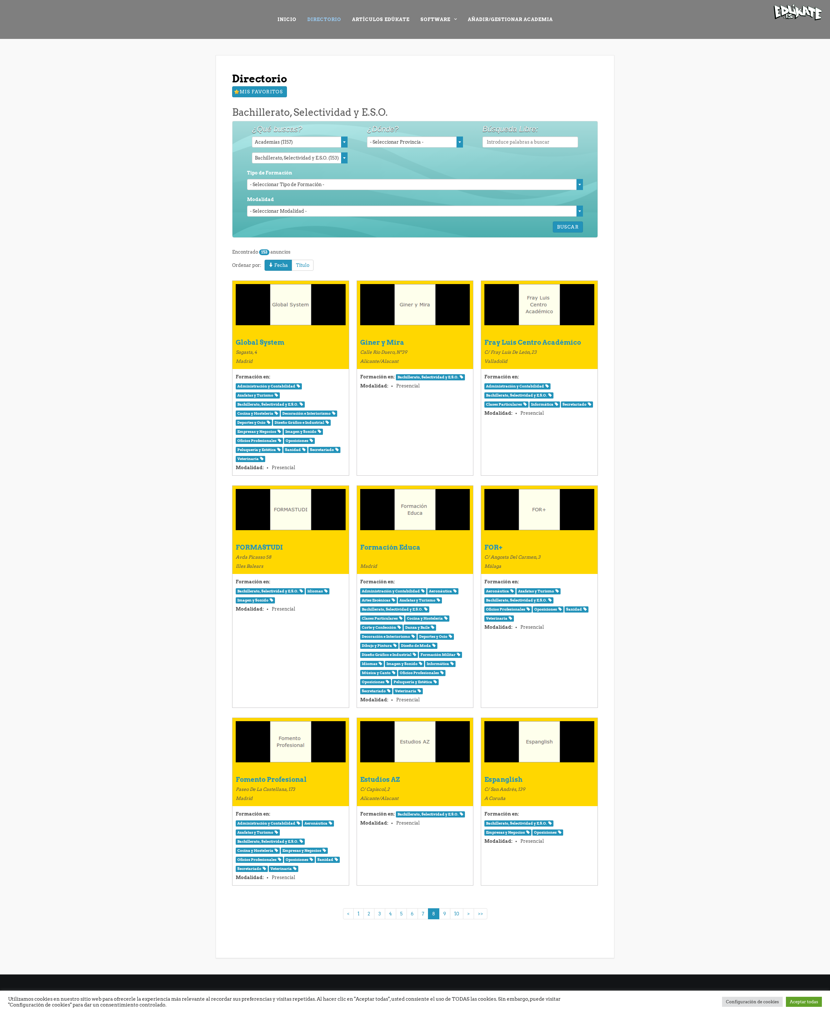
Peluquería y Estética (256, 450)
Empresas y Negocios (256, 432)
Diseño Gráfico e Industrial (299, 423)
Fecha (280, 265)
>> (480, 913)
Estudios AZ (380, 779)
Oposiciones (297, 441)
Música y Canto (376, 673)
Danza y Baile (417, 628)
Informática (542, 404)
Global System (260, 342)
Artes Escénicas (376, 600)
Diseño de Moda (416, 646)
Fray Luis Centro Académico (532, 342)
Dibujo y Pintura (377, 646)
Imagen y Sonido (300, 432)
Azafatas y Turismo (255, 395)
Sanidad (293, 450)
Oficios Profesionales (257, 441)
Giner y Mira (382, 342)
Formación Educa (390, 547)
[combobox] (300, 142)
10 (456, 913)
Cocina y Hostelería (255, 413)
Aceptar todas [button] (804, 1001)
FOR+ (493, 547)
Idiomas (315, 591)
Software (435, 19)
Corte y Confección (379, 628)
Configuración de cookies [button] (752, 1001)
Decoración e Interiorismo (306, 413)
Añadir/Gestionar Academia (510, 19)
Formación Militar (438, 655)
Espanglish (503, 779)
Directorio (324, 19)
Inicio (287, 19)
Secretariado (322, 450)
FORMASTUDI (259, 547)
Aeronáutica (440, 591)
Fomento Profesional (271, 779)
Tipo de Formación (269, 172)
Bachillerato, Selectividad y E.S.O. (267, 404)
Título (302, 265)
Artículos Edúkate (380, 19)
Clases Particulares (504, 404)
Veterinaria (248, 459)
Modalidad (260, 199)
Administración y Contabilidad (266, 386)
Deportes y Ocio (251, 423)
